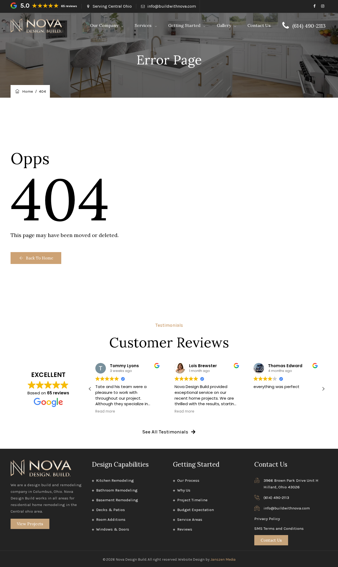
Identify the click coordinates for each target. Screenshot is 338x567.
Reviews (184, 529)
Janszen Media (223, 559)
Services (143, 25)
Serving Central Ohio (112, 6)
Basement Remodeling (117, 500)
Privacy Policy (267, 518)
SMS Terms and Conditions (279, 528)
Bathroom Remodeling (117, 490)
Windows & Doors (112, 529)
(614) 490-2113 (276, 497)
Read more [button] (105, 411)
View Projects (30, 523)
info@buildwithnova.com (171, 6)
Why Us (183, 490)
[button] (36, 258)
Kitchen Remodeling (115, 480)
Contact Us (259, 25)
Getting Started (184, 25)
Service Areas (189, 519)
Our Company (104, 25)
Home (26, 91)
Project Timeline (192, 500)
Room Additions (110, 519)
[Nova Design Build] (36, 25)
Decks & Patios (110, 509)
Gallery (224, 25)
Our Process (188, 480)
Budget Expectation (195, 509)
